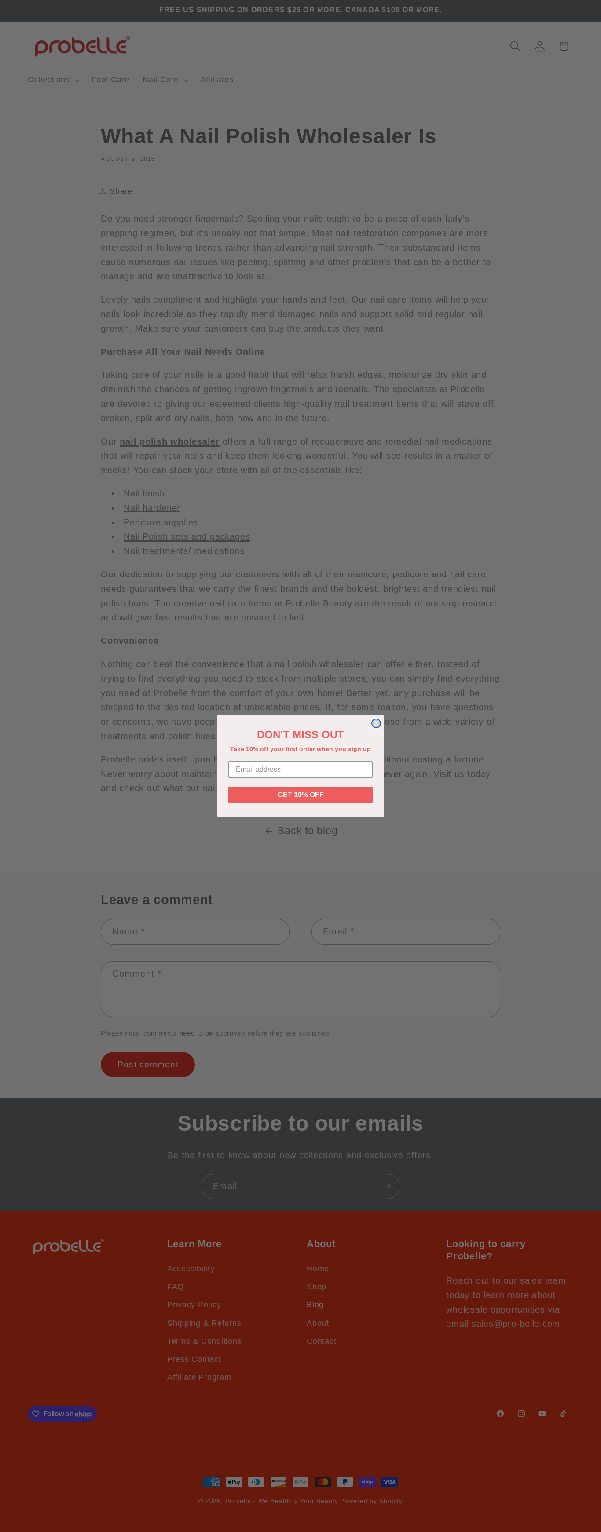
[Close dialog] (376, 723)
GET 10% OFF (301, 795)
